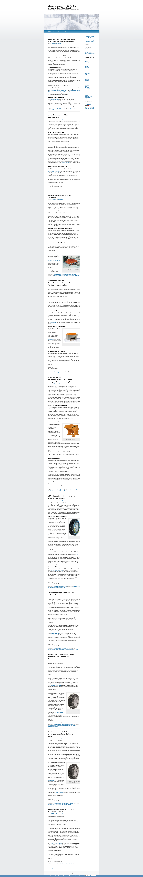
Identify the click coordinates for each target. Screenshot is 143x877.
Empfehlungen (75, 586)
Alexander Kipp (58, 43)
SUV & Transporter (88, 89)
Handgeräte (87, 68)
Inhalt (75, 489)
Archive (86, 57)
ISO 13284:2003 (76, 102)
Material (77, 371)
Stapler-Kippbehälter (62, 477)
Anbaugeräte (59, 274)
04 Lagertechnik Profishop (89, 40)
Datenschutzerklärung (56, 31)
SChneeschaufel (69, 275)
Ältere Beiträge (51, 868)
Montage (53, 587)
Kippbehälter (50, 490)
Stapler (63, 108)
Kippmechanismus (55, 490)
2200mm (65, 91)
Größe (74, 188)
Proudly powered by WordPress (71, 873)
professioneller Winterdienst (58, 725)
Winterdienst (65, 188)
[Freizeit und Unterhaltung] (89, 107)
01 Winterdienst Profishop (89, 36)
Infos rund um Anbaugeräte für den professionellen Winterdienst (62, 7)
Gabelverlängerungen (55, 99)
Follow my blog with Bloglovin (89, 108)
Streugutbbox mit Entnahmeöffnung (54, 171)
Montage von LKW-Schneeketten (57, 570)
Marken (51, 587)
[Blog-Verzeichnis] (87, 103)
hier (62, 82)
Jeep (85, 69)
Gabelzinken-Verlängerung (58, 649)
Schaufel (67, 274)
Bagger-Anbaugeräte (88, 63)
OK (85, 875)
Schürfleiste (87, 85)
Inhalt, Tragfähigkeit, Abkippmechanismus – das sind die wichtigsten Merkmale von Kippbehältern (62, 379)
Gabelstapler (59, 108)
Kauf (53, 109)
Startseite (49, 31)
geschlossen (65, 649)
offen (70, 649)
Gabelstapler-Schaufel (56, 257)
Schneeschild (87, 84)
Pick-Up (86, 74)
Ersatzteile (86, 65)
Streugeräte (59, 371)
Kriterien (61, 275)
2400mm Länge (71, 91)
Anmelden (86, 95)
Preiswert (57, 587)
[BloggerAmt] (88, 104)
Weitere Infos (94, 875)
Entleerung (72, 489)
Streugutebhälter (51, 354)
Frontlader (86, 66)
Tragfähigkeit (66, 490)
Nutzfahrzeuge (59, 586)
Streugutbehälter (60, 188)
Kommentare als (88, 97)
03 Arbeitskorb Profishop (89, 38)
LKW (48, 587)
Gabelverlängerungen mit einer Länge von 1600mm (58, 90)
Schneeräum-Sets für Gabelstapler (54, 260)
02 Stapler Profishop (88, 37)
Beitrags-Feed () (88, 96)
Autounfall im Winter (88, 51)
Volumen (60, 189)
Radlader (86, 75)
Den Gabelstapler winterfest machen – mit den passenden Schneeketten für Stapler (61, 734)
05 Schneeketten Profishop (89, 41)
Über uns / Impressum (65, 31)
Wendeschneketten (51, 726)
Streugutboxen (56, 189)
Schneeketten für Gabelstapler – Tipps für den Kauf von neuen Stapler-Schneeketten (61, 656)
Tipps (64, 587)
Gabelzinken (50, 109)
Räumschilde (87, 76)
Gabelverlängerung (51, 649)
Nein (89, 875)
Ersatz (71, 108)
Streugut (49, 372)
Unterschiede (76, 649)
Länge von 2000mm (59, 91)
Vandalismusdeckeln (65, 162)
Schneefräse (87, 79)
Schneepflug (87, 81)
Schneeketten (64, 586)
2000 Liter (66, 136)
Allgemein (55, 108)
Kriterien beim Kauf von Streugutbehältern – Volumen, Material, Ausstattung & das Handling (61, 283)
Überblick (74, 725)
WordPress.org (87, 98)
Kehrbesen (86, 71)
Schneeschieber (87, 82)
